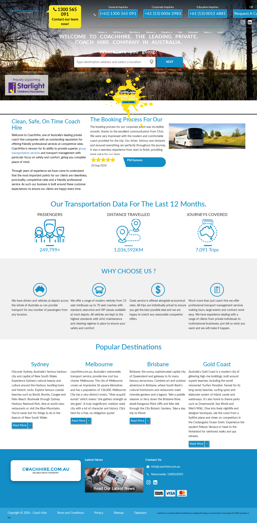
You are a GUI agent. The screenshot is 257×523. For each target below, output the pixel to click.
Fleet (180, 32)
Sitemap (119, 513)
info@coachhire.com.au (165, 466)
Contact (220, 32)
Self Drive (117, 32)
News (206, 32)
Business (150, 32)
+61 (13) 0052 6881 (208, 14)
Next (169, 62)
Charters (101, 32)
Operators (140, 513)
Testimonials (193, 32)
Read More (20, 425)
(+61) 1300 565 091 (118, 14)
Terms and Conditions (71, 513)
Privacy (99, 513)
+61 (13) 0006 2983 (163, 14)
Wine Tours (133, 32)
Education (166, 32)
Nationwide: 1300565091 (167, 474)
